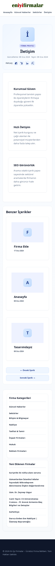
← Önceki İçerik (27, 370)
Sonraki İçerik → (27, 377)
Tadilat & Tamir (17, 431)
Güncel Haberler (22, 12)
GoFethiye (14, 511)
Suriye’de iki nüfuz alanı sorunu (25, 472)
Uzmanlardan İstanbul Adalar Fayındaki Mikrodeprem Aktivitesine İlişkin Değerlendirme (26, 482)
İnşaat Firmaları (17, 437)
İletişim (48, 12)
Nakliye (13, 424)
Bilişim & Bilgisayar (19, 418)
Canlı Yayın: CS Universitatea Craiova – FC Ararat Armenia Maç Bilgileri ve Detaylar (25, 502)
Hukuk (12, 444)
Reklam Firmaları (18, 451)
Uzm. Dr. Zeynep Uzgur (20, 492)
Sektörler (37, 12)
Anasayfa (7, 12)
